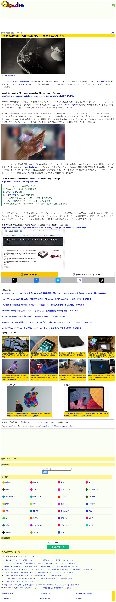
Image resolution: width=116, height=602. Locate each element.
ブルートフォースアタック (68, 104)
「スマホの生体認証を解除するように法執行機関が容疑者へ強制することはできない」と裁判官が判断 (15, 377)
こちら (32, 556)
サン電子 (102, 81)
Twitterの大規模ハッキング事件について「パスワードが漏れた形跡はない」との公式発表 (101, 377)
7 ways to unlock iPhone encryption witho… (57, 426)
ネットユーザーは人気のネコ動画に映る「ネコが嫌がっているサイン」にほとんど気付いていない (39, 572)
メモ (113, 33)
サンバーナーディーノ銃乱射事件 (15, 81)
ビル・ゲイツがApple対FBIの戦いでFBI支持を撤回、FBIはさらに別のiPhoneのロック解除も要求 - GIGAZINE (46, 299)
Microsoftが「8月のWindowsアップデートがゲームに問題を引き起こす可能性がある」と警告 (37, 588)
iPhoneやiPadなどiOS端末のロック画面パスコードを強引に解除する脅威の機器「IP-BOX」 (72, 377)
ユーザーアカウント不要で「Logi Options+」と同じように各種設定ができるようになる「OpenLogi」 (40, 563)
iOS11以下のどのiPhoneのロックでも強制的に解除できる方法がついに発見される (44, 355)
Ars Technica (31, 167)
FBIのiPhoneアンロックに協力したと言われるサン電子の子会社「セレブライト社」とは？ (44, 377)
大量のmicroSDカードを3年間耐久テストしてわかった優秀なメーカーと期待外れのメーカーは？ (38, 560)
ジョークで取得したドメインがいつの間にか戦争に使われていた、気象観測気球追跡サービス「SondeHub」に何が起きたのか (49, 569)
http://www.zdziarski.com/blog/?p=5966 (20, 181)
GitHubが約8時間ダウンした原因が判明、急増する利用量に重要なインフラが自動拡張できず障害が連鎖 (41, 566)
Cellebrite (22, 84)
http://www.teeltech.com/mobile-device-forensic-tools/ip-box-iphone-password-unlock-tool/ (44, 228)
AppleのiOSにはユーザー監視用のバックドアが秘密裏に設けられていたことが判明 (15, 355)
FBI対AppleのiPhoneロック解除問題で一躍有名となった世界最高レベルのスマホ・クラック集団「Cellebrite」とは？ (101, 355)
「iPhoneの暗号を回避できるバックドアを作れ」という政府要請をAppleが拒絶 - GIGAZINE (39, 310)
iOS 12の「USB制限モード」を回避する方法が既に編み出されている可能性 (72, 354)
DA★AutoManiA (9, 75)
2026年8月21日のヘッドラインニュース (18, 582)
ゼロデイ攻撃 (11, 195)
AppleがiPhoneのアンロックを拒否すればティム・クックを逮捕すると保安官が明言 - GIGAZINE (41, 328)
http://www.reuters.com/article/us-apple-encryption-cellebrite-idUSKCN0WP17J (38, 96)
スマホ (46, 422)
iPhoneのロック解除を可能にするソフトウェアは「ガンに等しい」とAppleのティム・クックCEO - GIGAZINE (47, 322)
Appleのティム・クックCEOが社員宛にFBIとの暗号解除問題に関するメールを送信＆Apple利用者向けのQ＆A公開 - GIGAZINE (53, 293)
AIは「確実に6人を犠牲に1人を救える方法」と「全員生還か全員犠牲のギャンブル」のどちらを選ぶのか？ (42, 585)
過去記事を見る (58, 547)
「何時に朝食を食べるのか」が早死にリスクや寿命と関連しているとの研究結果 (32, 575)
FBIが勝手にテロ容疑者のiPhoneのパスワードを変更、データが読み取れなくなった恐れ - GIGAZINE (42, 305)
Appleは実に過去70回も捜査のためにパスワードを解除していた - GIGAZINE (33, 316)
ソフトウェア (37, 422)
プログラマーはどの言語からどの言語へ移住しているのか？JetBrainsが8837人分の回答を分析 (38, 579)
